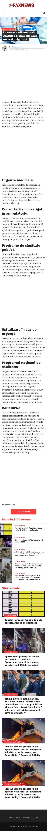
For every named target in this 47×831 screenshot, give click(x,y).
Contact (34, 818)
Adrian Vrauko (18, 47)
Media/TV (17, 818)
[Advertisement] (23, 77)
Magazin (26, 818)
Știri (10, 818)
